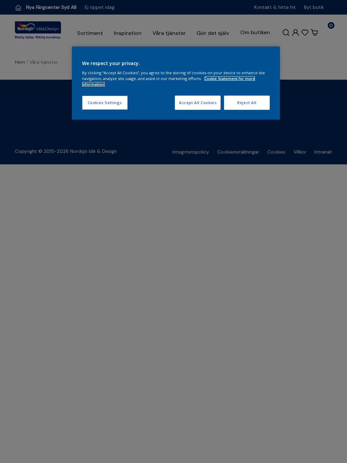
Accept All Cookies (198, 102)
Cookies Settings (105, 102)
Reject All (247, 102)
